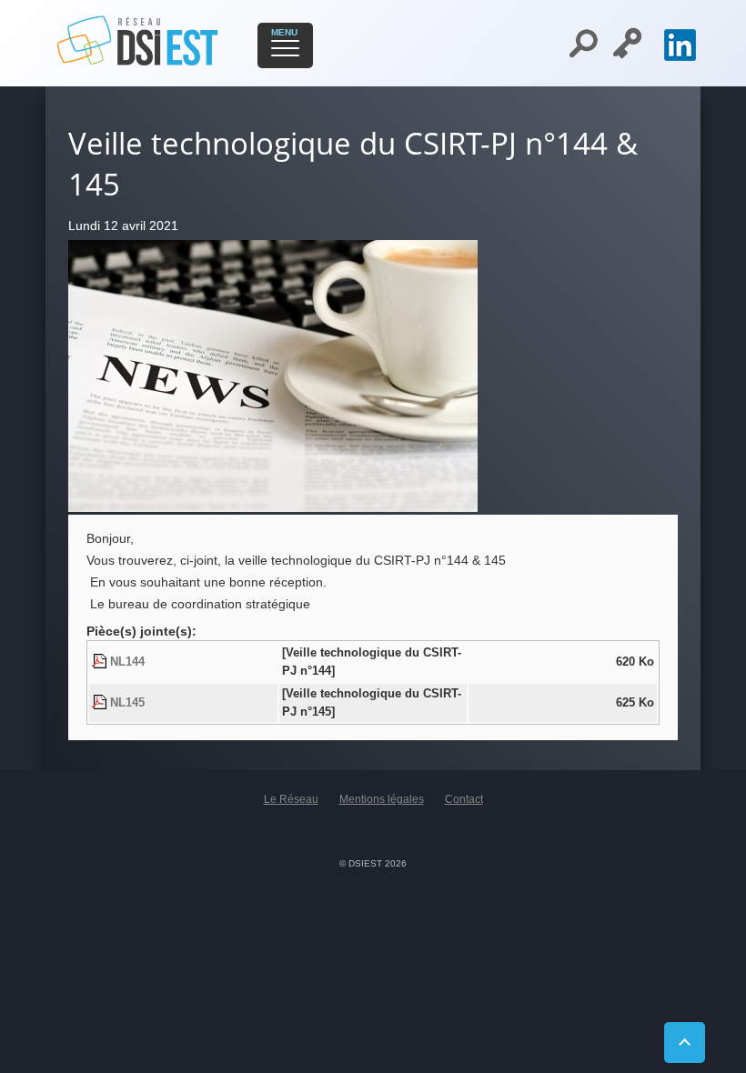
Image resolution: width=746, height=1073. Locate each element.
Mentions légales (381, 799)
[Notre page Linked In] (680, 56)
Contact (464, 799)
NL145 (127, 703)
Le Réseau (291, 799)
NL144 (127, 662)
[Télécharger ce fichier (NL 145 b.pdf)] (101, 703)
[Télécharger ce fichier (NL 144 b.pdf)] (101, 662)
